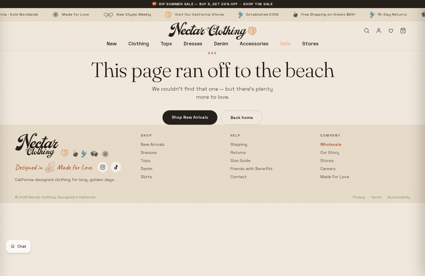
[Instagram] (102, 167)
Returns (238, 152)
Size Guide (240, 160)
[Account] (379, 30)
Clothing (138, 43)
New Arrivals (153, 144)
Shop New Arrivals (190, 117)
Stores (310, 43)
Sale (285, 43)
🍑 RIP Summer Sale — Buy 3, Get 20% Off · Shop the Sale (212, 4)
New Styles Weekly (115, 14)
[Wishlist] (391, 30)
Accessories (254, 43)
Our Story (329, 152)
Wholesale (330, 144)
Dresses (193, 43)
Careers (328, 168)
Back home (241, 117)
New (112, 43)
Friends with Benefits (251, 168)
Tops (166, 43)
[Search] (366, 30)
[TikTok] (116, 167)
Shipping (238, 144)
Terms (376, 197)
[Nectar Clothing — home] (212, 31)
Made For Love (334, 176)
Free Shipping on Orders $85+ (310, 14)
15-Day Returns (373, 14)
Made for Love (57, 14)
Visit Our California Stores (181, 14)
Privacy (359, 197)
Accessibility (398, 197)
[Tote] (403, 30)
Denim (221, 43)
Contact (238, 176)
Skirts (146, 176)
